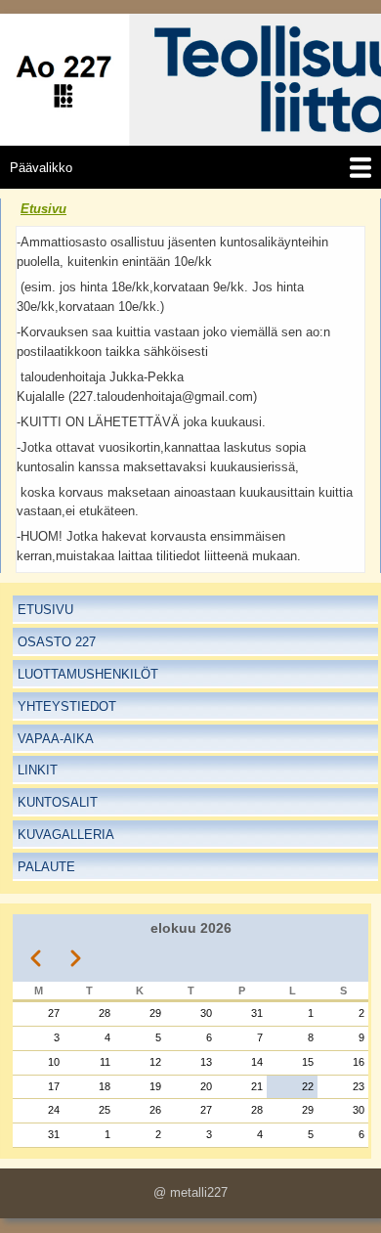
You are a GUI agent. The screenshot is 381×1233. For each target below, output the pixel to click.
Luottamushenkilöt (88, 674)
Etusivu (43, 208)
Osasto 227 (57, 642)
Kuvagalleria (66, 834)
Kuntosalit (58, 802)
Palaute (46, 866)
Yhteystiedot (67, 706)
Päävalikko (41, 167)
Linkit (38, 770)
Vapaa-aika (56, 738)
